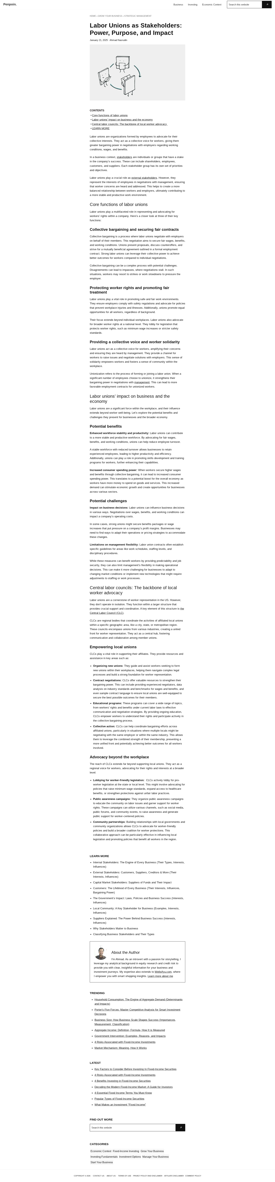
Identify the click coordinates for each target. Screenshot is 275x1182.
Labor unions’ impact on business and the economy (122, 119)
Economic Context (101, 1151)
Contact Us (98, 1176)
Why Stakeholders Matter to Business (115, 928)
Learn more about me (160, 976)
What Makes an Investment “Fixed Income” (120, 1104)
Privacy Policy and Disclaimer (147, 1176)
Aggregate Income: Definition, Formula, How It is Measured (130, 1030)
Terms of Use (124, 1176)
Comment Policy (193, 1176)
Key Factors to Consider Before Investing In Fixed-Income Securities (135, 1069)
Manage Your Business (155, 1156)
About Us (111, 1176)
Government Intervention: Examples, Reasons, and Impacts (130, 1036)
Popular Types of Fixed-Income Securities (119, 1098)
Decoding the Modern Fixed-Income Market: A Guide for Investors (134, 1087)
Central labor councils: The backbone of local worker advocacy (130, 124)
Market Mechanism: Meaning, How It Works (121, 1047)
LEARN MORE (100, 128)
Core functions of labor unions (110, 115)
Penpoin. (10, 4)
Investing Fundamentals (104, 1156)
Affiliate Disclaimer (174, 1176)
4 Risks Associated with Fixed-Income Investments (125, 1042)
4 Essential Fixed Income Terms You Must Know (123, 1092)
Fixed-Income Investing (126, 1151)
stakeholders (124, 157)
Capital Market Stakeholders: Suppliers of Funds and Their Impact (132, 882)
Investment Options (130, 1156)
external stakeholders (144, 177)
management (142, 382)
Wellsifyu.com (163, 971)
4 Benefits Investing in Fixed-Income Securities (123, 1080)
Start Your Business (102, 1162)
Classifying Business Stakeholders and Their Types (123, 934)
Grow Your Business (152, 1151)
